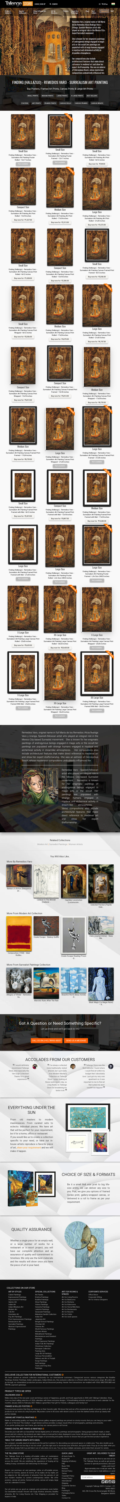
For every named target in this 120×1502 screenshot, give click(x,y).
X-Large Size (23, 632)
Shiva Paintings (41, 1302)
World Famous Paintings (44, 1329)
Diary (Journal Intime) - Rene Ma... (101, 937)
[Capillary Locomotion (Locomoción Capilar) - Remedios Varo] (73, 881)
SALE (112, 11)
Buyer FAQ (66, 1466)
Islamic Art (12, 1302)
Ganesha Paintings (42, 1307)
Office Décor (93, 1295)
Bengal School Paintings (44, 1322)
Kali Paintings (40, 1363)
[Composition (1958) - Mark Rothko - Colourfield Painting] (19, 933)
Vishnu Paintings (41, 1304)
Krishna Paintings (41, 1297)
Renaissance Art (14, 1322)
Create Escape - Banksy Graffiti (46, 937)
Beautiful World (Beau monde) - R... (74, 996)
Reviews (65, 1468)
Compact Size (23, 207)
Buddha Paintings (41, 1300)
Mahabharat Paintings (43, 1334)
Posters (65, 11)
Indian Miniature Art (15, 1307)
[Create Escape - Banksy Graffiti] (46, 925)
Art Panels (39, 1295)
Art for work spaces (69, 1317)
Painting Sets (40, 1351)
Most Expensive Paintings (45, 1341)
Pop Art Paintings (15, 1317)
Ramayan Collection (43, 1349)
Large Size (97, 212)
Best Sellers (94, 12)
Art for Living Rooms (70, 1297)
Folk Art (11, 1312)
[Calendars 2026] (21, 1395)
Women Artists (76, 844)
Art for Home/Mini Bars (71, 1307)
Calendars (104, 11)
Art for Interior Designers (98, 1300)
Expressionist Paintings (17, 1297)
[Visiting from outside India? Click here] (63, 1375)
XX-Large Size (60, 635)
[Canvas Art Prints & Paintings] (35, 1417)
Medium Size (60, 209)
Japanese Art (40, 1319)
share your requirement (29, 1147)
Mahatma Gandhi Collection (45, 1314)
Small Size (23, 151)
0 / (102, 4)
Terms (64, 1473)
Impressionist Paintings (17, 1300)
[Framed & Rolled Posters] (31, 1406)
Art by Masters (54, 12)
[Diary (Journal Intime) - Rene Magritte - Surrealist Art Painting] (101, 925)
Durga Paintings (41, 1361)
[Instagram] (110, 1482)
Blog (87, 11)
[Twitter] (103, 1482)
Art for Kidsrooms (69, 1304)
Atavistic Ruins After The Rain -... (46, 1002)
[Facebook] (106, 1482)
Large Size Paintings (74, 12)
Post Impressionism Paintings (20, 1319)
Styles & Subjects (8, 12)
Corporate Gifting (95, 1297)
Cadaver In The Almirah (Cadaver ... (46, 901)
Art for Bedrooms (68, 1300)
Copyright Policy (68, 1476)
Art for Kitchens (68, 1302)
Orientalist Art (13, 1314)
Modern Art (42, 844)
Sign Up (42, 4)
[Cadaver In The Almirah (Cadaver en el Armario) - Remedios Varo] (46, 881)
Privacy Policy (67, 1478)
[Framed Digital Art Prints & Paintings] (43, 1429)
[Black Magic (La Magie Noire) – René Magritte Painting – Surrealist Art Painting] (101, 984)
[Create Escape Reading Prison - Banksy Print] (73, 935)
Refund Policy (67, 1471)
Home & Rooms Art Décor (39, 12)
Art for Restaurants (69, 1309)
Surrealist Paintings (58, 844)
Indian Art (12, 1304)
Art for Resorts (67, 1312)
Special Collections (23, 12)
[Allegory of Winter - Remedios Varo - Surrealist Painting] (19, 980)
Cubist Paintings (14, 1295)
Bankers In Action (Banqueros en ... (19, 890)
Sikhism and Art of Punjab (45, 1358)
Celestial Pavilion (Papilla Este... (101, 906)
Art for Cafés (67, 1314)
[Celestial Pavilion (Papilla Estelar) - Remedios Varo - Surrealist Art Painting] (101, 883)
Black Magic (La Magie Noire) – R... (101, 1003)
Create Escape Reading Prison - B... (73, 957)
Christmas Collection (43, 1346)
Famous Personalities (43, 1356)
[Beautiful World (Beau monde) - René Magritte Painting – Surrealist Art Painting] (73, 980)
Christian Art (40, 1324)
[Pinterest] (113, 1482)
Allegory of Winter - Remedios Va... (19, 996)
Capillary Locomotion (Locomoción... (73, 901)
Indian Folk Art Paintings (44, 1344)
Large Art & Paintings (43, 1353)
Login (37, 4)
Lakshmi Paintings (42, 1309)
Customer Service (69, 1486)
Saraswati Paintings (42, 1312)
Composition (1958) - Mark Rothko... (19, 954)
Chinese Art (39, 1326)
